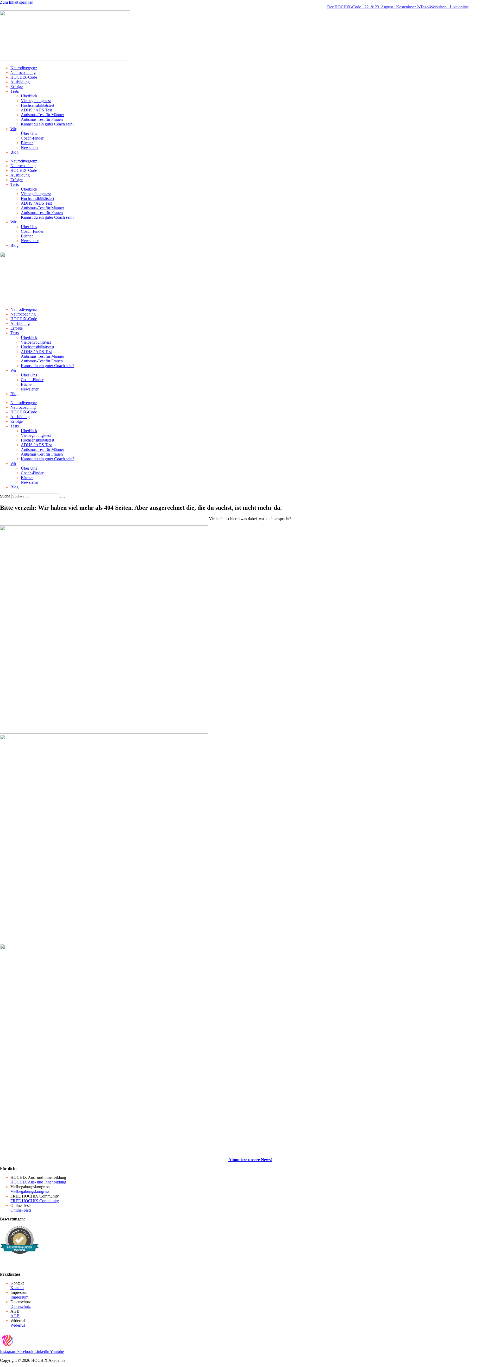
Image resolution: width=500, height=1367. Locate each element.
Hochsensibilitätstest (37, 105)
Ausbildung (20, 82)
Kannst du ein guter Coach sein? (47, 124)
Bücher (27, 143)
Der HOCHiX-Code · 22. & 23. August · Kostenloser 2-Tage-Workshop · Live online (377, 7)
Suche (5, 496)
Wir (13, 129)
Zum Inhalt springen (16, 2)
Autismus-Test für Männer (42, 114)
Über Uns (29, 133)
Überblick (29, 96)
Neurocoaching (23, 72)
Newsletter (30, 147)
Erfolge (16, 86)
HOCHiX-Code (23, 77)
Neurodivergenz (23, 68)
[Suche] (62, 497)
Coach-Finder (32, 138)
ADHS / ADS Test (36, 110)
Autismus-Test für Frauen (42, 119)
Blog (14, 152)
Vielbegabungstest (36, 100)
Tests (14, 91)
